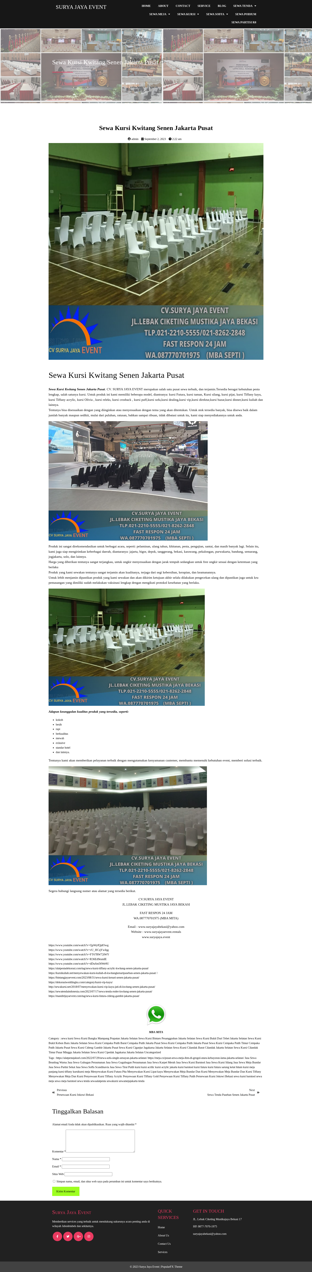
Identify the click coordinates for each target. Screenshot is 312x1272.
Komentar (59, 1151)
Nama (56, 1159)
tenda (141, 1081)
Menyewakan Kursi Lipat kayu (145, 1071)
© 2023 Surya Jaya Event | (145, 1266)
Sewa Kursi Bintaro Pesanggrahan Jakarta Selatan (167, 1038)
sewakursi (113, 1081)
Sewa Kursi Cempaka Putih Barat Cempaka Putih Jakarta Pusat (124, 1043)
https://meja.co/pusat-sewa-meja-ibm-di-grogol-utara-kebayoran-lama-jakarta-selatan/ (196, 1057)
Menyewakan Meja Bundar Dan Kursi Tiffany (234, 1071)
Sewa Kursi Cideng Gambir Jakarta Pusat (95, 1047)
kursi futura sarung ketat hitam (225, 1067)
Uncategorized (152, 1052)
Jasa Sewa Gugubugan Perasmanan (126, 1062)
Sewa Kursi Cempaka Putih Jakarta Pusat (185, 1043)
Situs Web (58, 1174)
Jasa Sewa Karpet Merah (161, 1062)
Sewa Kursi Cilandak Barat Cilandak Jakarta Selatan (203, 1047)
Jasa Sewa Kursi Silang (219, 1062)
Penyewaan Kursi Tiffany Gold (141, 1076)
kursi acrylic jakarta (166, 1067)
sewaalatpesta (98, 1081)
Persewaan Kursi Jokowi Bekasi (215, 1076)
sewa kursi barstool (245, 1076)
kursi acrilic (148, 1067)
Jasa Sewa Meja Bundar (247, 1062)
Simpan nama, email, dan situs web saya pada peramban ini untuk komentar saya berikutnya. (109, 1181)
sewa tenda (83, 1081)
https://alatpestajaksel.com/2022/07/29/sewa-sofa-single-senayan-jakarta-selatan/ (102, 1057)
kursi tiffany (65, 1071)
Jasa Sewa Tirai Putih (122, 1067)
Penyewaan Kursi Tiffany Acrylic (103, 1076)
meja (88, 1071)
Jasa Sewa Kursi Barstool (191, 1062)
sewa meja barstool (66, 1081)
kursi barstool (186, 1067)
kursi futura (201, 1067)
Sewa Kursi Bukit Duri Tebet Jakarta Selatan (222, 1038)
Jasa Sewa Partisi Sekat (62, 1067)
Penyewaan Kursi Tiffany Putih (177, 1076)
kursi (138, 1067)
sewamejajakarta (128, 1081)
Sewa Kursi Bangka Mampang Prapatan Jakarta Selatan (106, 1038)
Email (56, 1166)
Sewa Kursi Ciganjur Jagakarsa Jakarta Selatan (146, 1047)
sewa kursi (67, 1038)
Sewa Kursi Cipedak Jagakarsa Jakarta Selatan (117, 1052)
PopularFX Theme (171, 1266)
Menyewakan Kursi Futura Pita (109, 1071)
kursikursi (79, 1071)
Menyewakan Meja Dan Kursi (66, 1076)
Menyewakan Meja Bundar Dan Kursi (186, 1071)
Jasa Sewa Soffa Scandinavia (93, 1067)
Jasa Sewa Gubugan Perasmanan (87, 1062)
